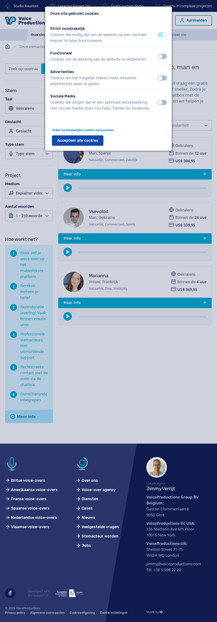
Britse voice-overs (27, 480)
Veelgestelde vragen (100, 527)
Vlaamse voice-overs (29, 527)
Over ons (89, 480)
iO (161, 612)
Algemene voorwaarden (47, 613)
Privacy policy (15, 613)
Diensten (89, 499)
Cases (87, 508)
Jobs (86, 545)
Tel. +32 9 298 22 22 (163, 569)
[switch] (162, 34)
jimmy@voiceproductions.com (173, 563)
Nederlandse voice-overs (33, 517)
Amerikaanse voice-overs (34, 489)
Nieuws (88, 517)
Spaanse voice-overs (30, 508)
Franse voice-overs (28, 499)
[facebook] (10, 593)
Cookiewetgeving (82, 613)
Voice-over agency (98, 489)
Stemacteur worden (99, 536)
